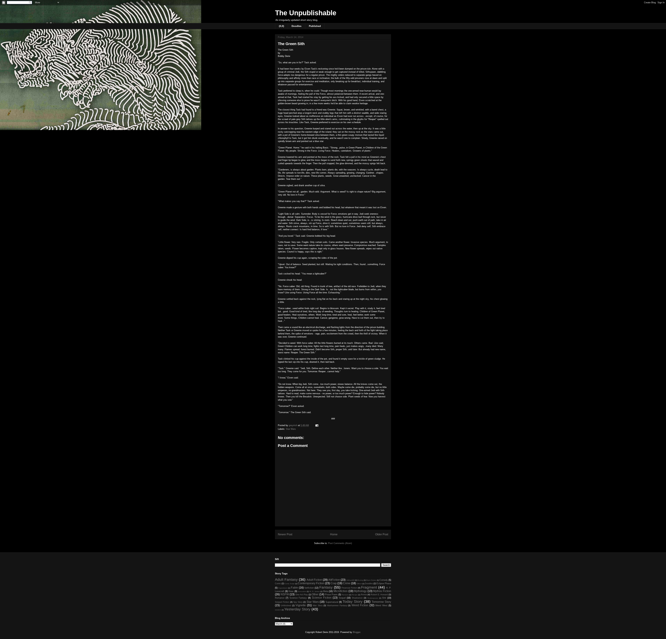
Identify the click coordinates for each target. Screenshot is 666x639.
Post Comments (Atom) (340, 543)
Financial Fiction (349, 588)
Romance (279, 598)
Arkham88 (350, 580)
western (278, 610)
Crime (346, 583)
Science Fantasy (298, 598)
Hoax (291, 591)
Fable (294, 587)
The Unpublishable (305, 13)
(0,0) (281, 26)
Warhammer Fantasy (337, 605)
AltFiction (334, 579)
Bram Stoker (371, 580)
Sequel (342, 598)
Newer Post (285, 534)
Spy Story (297, 602)
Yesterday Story (297, 609)
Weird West (381, 605)
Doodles (296, 26)
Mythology (360, 591)
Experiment (282, 588)
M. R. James (315, 591)
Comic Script (289, 584)
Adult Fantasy (286, 579)
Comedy (383, 580)
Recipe (354, 595)
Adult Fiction (314, 579)
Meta (325, 591)
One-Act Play (301, 594)
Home (334, 534)
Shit (384, 598)
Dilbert (359, 584)
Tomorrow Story (381, 601)
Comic (278, 583)
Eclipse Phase (384, 583)
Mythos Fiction (382, 591)
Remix (364, 594)
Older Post (381, 534)
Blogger (356, 632)
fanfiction (309, 587)
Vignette (301, 605)
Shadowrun (357, 598)
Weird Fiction (360, 605)
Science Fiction (321, 597)
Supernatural (332, 602)
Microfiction (341, 591)
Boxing (360, 580)
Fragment (369, 587)
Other (315, 594)
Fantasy (326, 587)
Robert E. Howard (379, 594)
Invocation (302, 591)
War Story (317, 605)
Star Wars (291, 429)
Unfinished (286, 605)
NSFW (285, 594)
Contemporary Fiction (311, 583)
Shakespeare (372, 598)
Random (345, 595)
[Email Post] (316, 425)
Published (315, 26)
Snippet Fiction (282, 602)
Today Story (352, 601)
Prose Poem (331, 594)
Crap (334, 583)
